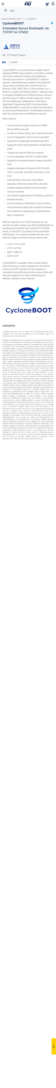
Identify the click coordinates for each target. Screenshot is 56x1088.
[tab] (4, 62)
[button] (52, 23)
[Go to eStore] (47, 4)
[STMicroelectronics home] (28, 4)
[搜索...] (6, 10)
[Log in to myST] (53, 4)
